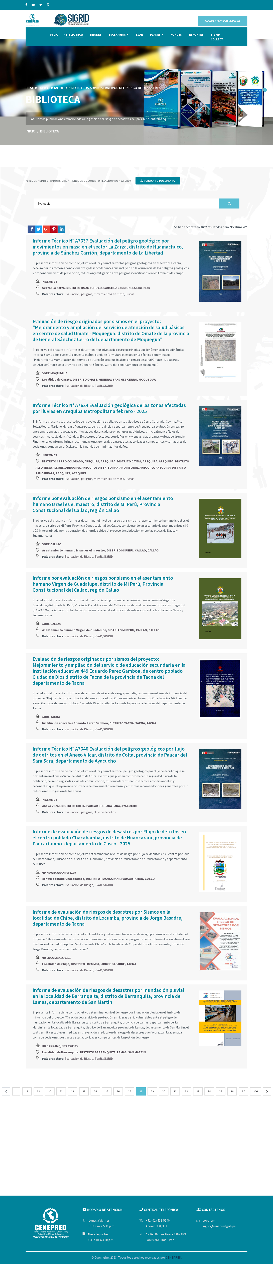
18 (27, 1091)
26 (118, 1091)
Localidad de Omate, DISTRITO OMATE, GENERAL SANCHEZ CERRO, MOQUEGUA (99, 379)
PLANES (155, 34)
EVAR (139, 34)
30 (163, 1091)
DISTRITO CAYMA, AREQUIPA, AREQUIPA (145, 461)
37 (243, 1091)
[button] (264, 90)
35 (220, 1091)
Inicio (30, 131)
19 (38, 1091)
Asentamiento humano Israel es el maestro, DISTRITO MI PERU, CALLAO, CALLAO (100, 550)
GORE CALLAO (51, 544)
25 (106, 1091)
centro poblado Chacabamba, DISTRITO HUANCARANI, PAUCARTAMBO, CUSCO (98, 879)
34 (209, 1091)
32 (186, 1091)
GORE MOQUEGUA (54, 373)
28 (140, 1091)
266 (255, 1091)
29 (152, 1091)
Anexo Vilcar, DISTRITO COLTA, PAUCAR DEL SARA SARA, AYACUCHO (89, 806)
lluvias (130, 294)
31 (175, 1091)
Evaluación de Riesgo (79, 386)
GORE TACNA (51, 717)
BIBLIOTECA (74, 34)
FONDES (176, 34)
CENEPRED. (174, 1257)
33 (197, 1091)
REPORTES (196, 34)
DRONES (96, 34)
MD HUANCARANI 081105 (59, 872)
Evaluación (72, 294)
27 (129, 1091)
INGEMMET (49, 282)
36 (232, 1091)
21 (61, 1091)
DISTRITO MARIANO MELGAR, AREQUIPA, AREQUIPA (134, 467)
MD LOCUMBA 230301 (56, 958)
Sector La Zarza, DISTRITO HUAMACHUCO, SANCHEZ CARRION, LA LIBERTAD (96, 288)
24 (95, 1091)
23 (84, 1091)
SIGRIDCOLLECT (217, 36)
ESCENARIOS (117, 34)
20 (49, 1091)
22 (72, 1091)
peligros (86, 294)
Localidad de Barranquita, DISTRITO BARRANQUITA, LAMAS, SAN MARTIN (94, 1052)
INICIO (54, 34)
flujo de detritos (105, 812)
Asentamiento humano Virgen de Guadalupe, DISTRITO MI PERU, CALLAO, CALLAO (100, 630)
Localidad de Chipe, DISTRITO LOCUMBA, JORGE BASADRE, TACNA (89, 964)
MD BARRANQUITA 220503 (60, 1046)
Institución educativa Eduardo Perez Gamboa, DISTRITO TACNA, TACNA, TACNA (99, 723)
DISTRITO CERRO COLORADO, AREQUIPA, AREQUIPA (78, 461)
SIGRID (108, 386)
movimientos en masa (109, 294)
